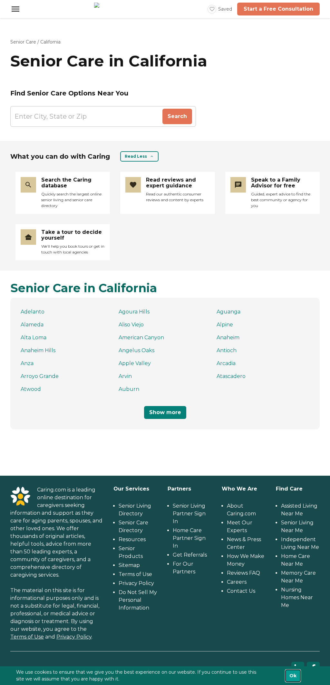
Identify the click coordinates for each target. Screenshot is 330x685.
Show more (165, 412)
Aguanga (228, 312)
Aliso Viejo (131, 325)
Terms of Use (27, 637)
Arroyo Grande (40, 376)
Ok (292, 676)
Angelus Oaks (136, 350)
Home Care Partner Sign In (189, 538)
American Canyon (141, 337)
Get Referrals (190, 555)
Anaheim (228, 337)
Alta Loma (33, 337)
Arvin (125, 376)
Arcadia (226, 363)
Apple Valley (135, 363)
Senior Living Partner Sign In (189, 513)
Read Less (136, 156)
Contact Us (241, 591)
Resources (132, 539)
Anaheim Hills (38, 350)
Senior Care (23, 42)
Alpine (225, 325)
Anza (27, 363)
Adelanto (32, 312)
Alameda (32, 325)
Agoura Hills (134, 312)
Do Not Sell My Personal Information (138, 600)
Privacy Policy (74, 637)
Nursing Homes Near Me (297, 597)
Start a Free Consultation (278, 9)
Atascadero (231, 376)
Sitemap (129, 565)
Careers (237, 582)
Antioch (227, 350)
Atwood (31, 389)
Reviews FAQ (243, 573)
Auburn (129, 389)
